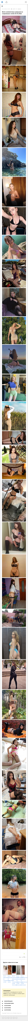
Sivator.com (9, 1013)
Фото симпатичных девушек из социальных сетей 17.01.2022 (23, 980)
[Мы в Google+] (11, 1018)
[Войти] (6, 2)
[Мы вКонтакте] (3, 1018)
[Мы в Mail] (16, 1018)
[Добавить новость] (14, 2)
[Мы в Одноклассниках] (14, 1018)
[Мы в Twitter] (6, 1018)
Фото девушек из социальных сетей (5, 979)
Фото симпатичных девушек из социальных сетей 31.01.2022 (14, 980)
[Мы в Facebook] (8, 1018)
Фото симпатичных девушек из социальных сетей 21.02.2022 (18, 980)
